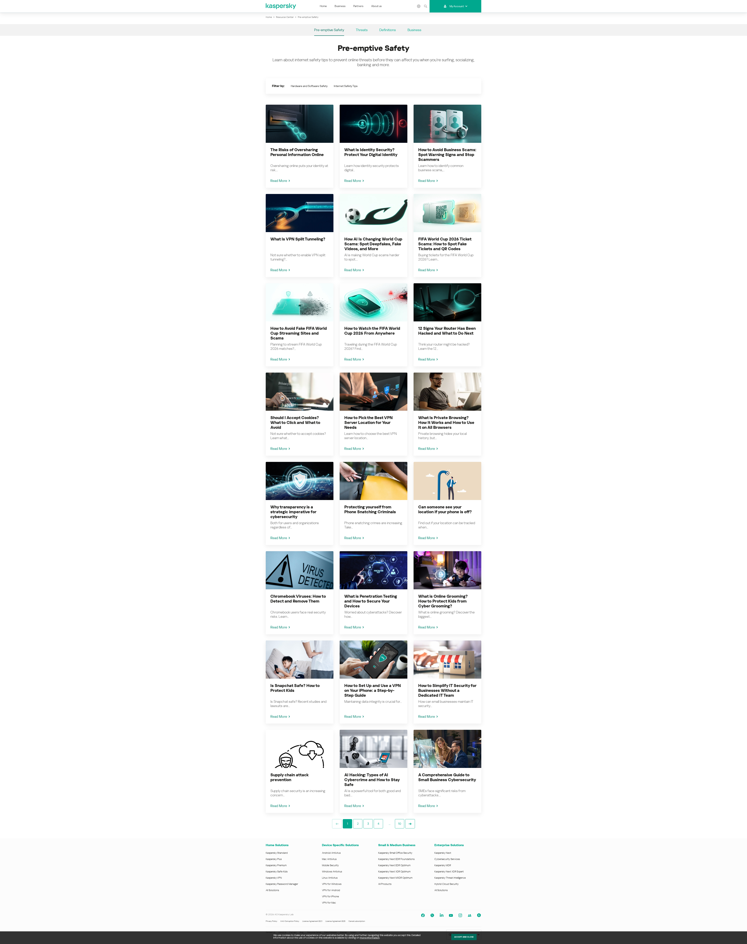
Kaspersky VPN (274, 877)
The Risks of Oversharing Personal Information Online (297, 152)
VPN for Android (331, 890)
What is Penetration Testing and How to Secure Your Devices (370, 601)
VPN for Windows (331, 884)
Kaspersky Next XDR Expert (449, 871)
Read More (278, 181)
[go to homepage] (281, 6)
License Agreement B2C (312, 921)
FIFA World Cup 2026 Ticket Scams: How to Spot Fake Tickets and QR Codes (444, 244)
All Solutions (272, 890)
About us (376, 6)
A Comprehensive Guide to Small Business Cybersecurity (447, 777)
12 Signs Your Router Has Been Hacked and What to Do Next (447, 331)
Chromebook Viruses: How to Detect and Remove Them (298, 599)
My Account (457, 6)
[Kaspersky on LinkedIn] (441, 915)
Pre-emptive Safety (329, 30)
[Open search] (425, 6)
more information (370, 937)
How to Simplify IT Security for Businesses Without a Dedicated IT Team (447, 690)
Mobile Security (330, 865)
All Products (384, 884)
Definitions (387, 30)
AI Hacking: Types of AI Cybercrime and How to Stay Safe (372, 780)
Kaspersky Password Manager (282, 884)
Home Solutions (277, 845)
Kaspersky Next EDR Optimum (394, 865)
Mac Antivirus (329, 859)
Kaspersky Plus (274, 859)
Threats (362, 30)
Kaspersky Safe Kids (277, 871)
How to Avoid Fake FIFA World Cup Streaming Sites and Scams (298, 333)
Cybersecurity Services (447, 859)
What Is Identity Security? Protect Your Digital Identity (370, 152)
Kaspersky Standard (277, 852)
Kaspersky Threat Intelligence (450, 877)
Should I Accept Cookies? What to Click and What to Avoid (295, 422)
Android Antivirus (331, 852)
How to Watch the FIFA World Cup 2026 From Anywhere (372, 331)
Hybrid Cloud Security (446, 884)
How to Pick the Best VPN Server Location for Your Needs (368, 422)
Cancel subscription (356, 921)
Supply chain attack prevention (289, 777)
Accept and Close (464, 937)
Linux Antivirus (330, 877)
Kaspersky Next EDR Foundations (396, 859)
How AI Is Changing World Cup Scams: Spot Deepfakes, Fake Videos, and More (373, 244)
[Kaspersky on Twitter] (432, 915)
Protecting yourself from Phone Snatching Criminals (370, 509)
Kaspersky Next (442, 852)
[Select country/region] (418, 6)
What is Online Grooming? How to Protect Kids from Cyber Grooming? (443, 601)
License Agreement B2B (335, 921)
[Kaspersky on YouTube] (451, 915)
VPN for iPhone (330, 896)
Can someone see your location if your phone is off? (445, 509)
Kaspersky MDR (442, 865)
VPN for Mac (329, 902)
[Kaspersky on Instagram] (460, 915)
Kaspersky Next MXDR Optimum (395, 877)
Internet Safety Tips (346, 86)
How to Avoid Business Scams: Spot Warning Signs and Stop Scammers (447, 154)
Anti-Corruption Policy (289, 921)
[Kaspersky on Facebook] (423, 915)
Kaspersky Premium (276, 865)
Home (323, 6)
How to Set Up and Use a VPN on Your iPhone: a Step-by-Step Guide (372, 690)
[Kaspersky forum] (469, 915)
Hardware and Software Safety (309, 86)
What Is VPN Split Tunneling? (297, 239)
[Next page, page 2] (410, 823)
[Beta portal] (479, 915)
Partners (358, 6)
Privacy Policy (271, 921)
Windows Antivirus (332, 871)
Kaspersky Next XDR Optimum (394, 871)
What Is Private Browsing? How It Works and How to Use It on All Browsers (446, 422)
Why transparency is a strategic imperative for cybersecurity (293, 512)
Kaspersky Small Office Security (395, 852)
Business (340, 6)
